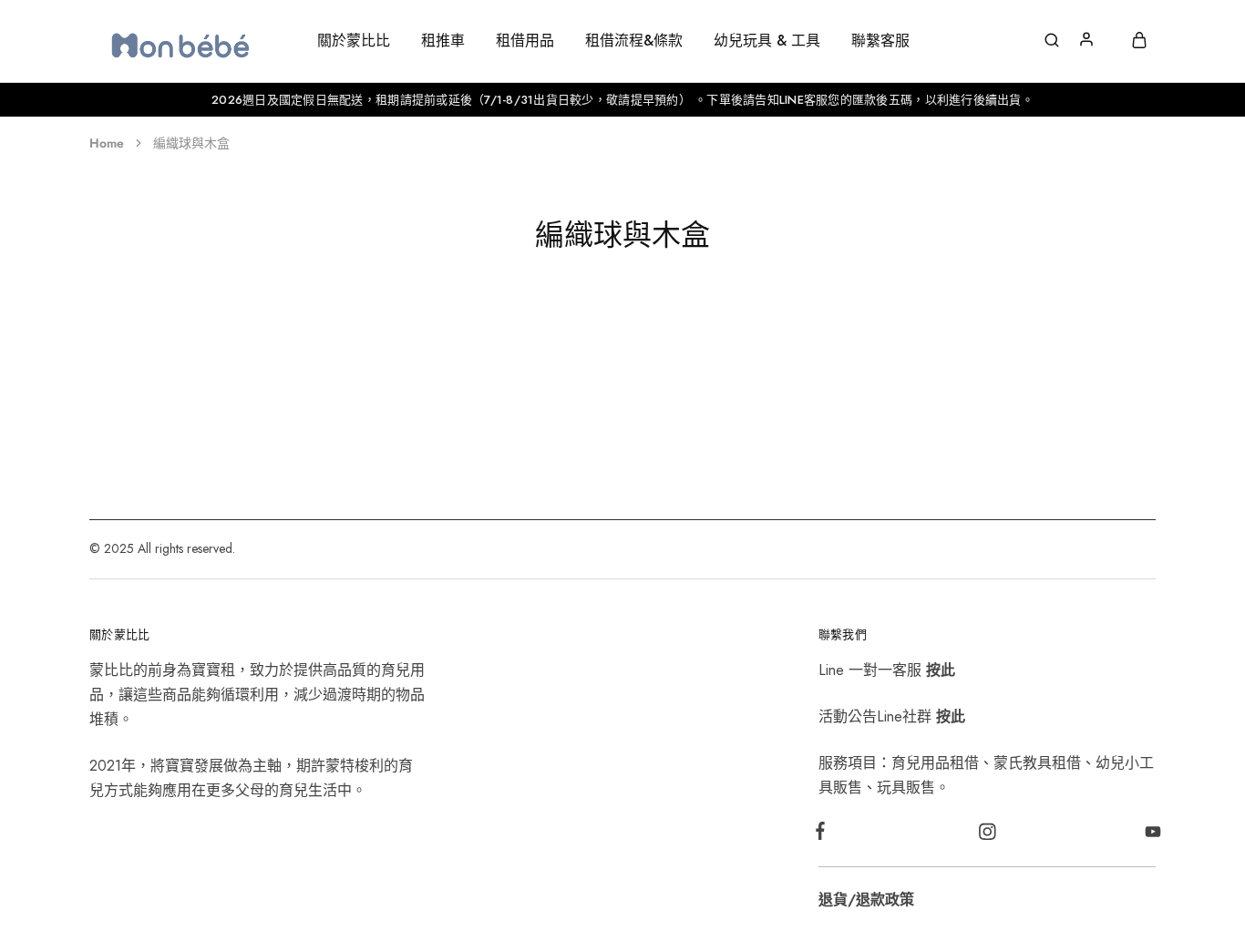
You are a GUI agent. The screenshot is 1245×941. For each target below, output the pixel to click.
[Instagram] (987, 835)
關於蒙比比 (353, 41)
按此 (940, 670)
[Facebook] (824, 834)
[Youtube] (1150, 835)
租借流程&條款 (634, 41)
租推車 (443, 41)
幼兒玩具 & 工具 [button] (767, 41)
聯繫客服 (880, 41)
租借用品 (525, 41)
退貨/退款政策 (866, 899)
